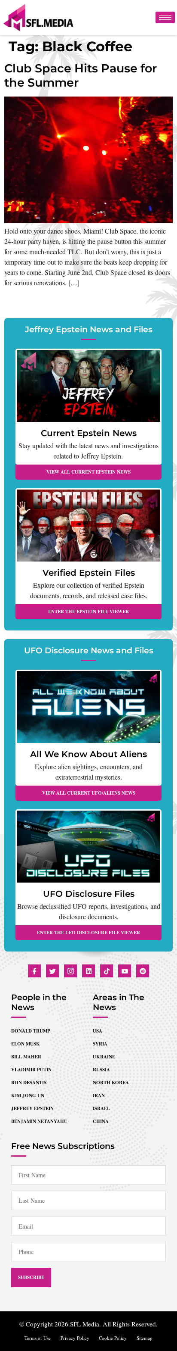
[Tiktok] (106, 970)
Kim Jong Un (27, 1095)
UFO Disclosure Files (88, 894)
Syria (100, 1043)
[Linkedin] (88, 970)
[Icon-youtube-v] (124, 970)
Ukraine (104, 1056)
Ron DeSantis (28, 1082)
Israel (101, 1108)
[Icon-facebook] (34, 970)
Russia (101, 1069)
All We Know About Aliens (88, 754)
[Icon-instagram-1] (70, 970)
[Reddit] (142, 970)
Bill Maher (26, 1056)
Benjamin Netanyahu (39, 1121)
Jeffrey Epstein (32, 1108)
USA (97, 1030)
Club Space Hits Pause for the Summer (80, 75)
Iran (99, 1095)
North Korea (111, 1082)
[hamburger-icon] (165, 17)
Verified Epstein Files (89, 573)
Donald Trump (30, 1030)
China (101, 1121)
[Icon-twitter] (52, 970)
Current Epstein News (89, 433)
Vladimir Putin (31, 1069)
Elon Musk (25, 1043)
